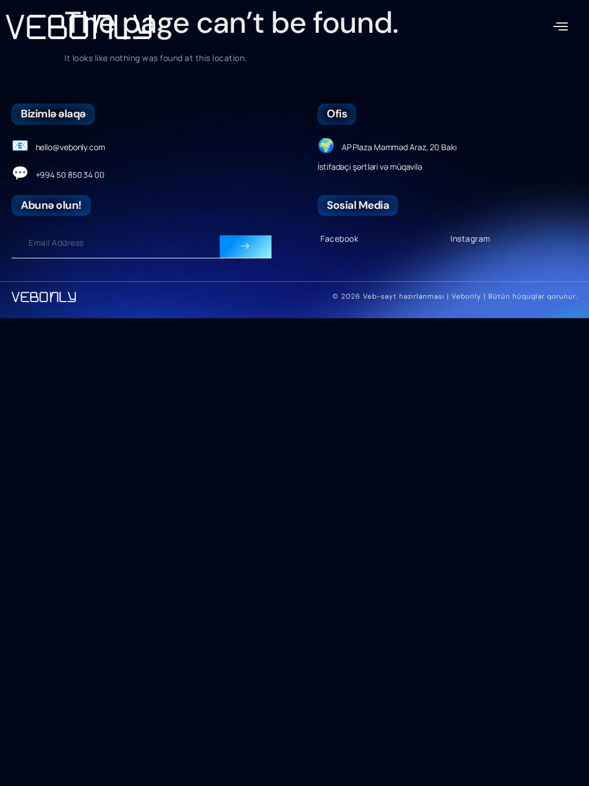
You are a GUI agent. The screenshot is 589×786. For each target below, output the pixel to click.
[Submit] (245, 246)
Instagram (470, 238)
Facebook (339, 238)
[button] (561, 27)
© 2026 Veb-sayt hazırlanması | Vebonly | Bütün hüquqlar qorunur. (454, 296)
